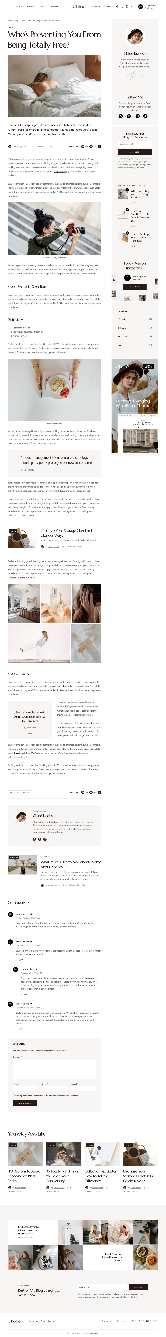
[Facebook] (117, 6)
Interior (14, 858)
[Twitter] (122, 6)
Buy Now (52, 1321)
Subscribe (134, 152)
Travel (23, 20)
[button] (9, 6)
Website (74, 1083)
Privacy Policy (107, 1321)
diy (18, 792)
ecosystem (62, 686)
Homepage (33, 1321)
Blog (16, 20)
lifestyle (26, 792)
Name (16, 1083)
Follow (136, 287)
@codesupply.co (151, 5)
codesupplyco (22, 914)
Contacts (120, 1321)
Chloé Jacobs (42, 815)
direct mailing (60, 171)
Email (45, 1083)
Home (10, 20)
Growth (122, 319)
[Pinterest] (131, 6)
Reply (21, 932)
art (11, 792)
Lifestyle (122, 336)
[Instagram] (127, 6)
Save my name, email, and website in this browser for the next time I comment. (46, 1095)
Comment (17, 1056)
